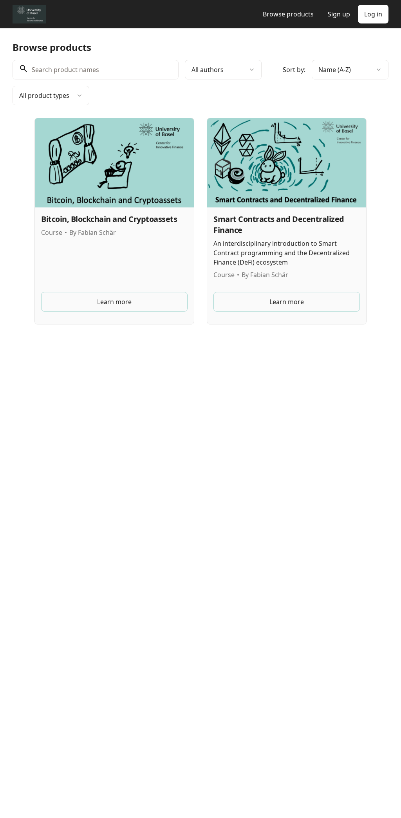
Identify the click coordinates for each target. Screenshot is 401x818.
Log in (373, 14)
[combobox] (223, 69)
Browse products (288, 14)
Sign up (339, 14)
